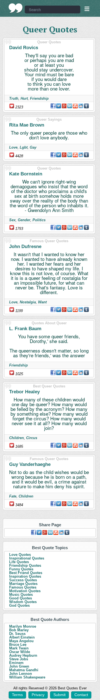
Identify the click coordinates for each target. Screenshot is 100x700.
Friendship (39, 98)
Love (13, 147)
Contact (81, 694)
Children (16, 438)
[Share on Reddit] (80, 105)
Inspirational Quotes (26, 558)
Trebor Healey (24, 391)
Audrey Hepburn (23, 655)
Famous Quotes (22, 587)
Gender (24, 220)
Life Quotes (19, 562)
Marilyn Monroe (22, 626)
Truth (13, 98)
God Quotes (19, 605)
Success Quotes (23, 580)
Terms (17, 694)
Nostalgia (28, 302)
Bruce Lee (17, 644)
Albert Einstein (22, 637)
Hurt (24, 98)
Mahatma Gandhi (23, 670)
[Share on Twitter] (58, 105)
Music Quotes (21, 594)
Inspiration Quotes (25, 576)
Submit (59, 694)
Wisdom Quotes (23, 602)
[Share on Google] (64, 105)
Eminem (16, 663)
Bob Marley (19, 630)
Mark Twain (19, 648)
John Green (19, 666)
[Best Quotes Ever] (16, 8)
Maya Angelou (21, 641)
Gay (33, 147)
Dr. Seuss (17, 634)
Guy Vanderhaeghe (30, 464)
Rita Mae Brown (26, 125)
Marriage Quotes (23, 584)
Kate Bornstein (25, 174)
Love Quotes (20, 555)
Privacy (38, 694)
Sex (12, 220)
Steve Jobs (18, 659)
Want (42, 302)
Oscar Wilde (19, 652)
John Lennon (20, 674)
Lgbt (24, 147)
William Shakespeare (27, 677)
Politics (39, 220)
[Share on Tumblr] (86, 105)
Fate (12, 496)
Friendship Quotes (25, 565)
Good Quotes (20, 598)
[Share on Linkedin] (69, 105)
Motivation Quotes (25, 591)
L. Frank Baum (25, 328)
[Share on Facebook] (53, 105)
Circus (31, 438)
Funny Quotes (21, 569)
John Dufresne (25, 246)
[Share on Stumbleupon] (75, 105)
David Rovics (23, 47)
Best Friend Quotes (25, 573)
